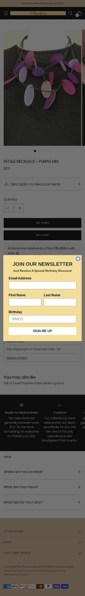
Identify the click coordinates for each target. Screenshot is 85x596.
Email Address (20, 278)
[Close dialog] (78, 259)
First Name (17, 295)
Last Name (52, 295)
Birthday (15, 312)
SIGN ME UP (42, 331)
